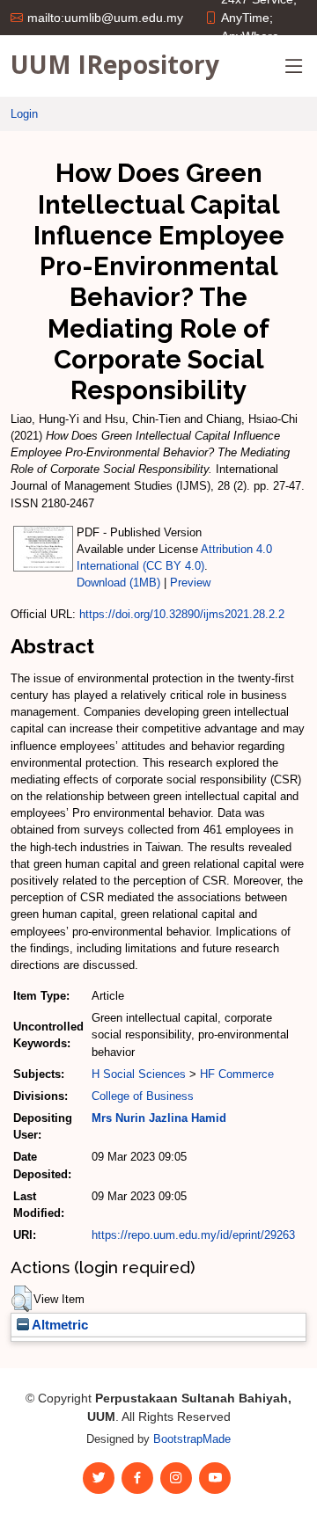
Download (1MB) (118, 582)
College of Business (143, 1096)
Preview (190, 582)
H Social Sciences (139, 1074)
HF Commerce (237, 1074)
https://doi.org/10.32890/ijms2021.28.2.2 (181, 614)
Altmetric (58, 1325)
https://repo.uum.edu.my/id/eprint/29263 (193, 1235)
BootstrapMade (192, 1439)
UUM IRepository (115, 64)
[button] (21, 1299)
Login (24, 113)
